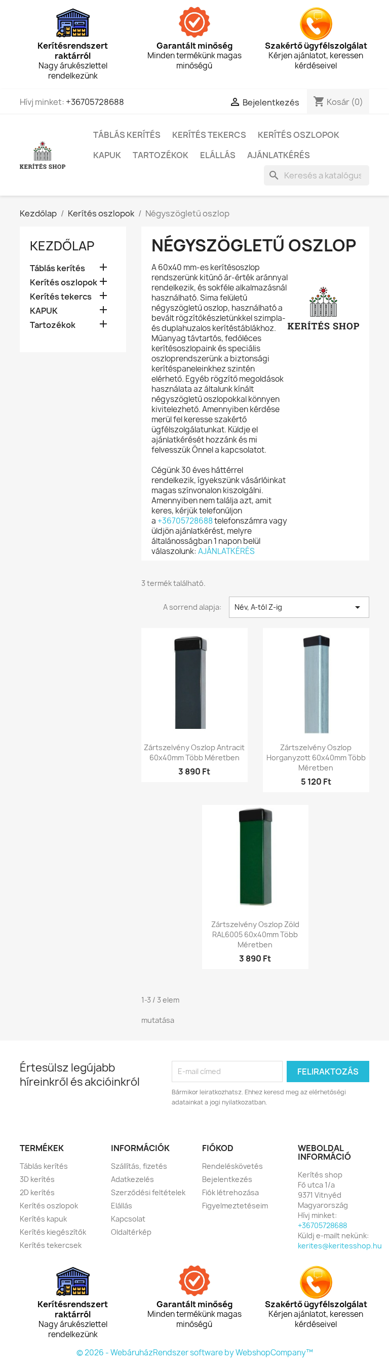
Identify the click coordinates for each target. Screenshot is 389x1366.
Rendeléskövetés (232, 1166)
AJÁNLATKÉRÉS (226, 551)
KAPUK (107, 155)
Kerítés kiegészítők (53, 1232)
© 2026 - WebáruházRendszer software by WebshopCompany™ (194, 1352)
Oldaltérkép (131, 1232)
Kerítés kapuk (43, 1219)
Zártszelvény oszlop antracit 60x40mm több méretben (194, 752)
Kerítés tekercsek (51, 1245)
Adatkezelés (132, 1179)
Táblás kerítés (127, 134)
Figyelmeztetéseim (235, 1205)
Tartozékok (160, 155)
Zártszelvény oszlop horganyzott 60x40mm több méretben (316, 757)
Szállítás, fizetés (139, 1166)
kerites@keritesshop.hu (340, 1245)
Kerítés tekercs (209, 134)
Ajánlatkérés (278, 155)
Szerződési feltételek (148, 1192)
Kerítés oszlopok (298, 134)
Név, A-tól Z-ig (299, 607)
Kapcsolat (128, 1219)
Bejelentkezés (227, 1179)
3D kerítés (37, 1179)
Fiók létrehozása (230, 1192)
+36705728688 (95, 101)
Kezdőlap (62, 245)
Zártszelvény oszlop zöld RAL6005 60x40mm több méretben (255, 934)
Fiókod (218, 1148)
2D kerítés (37, 1192)
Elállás (218, 155)
